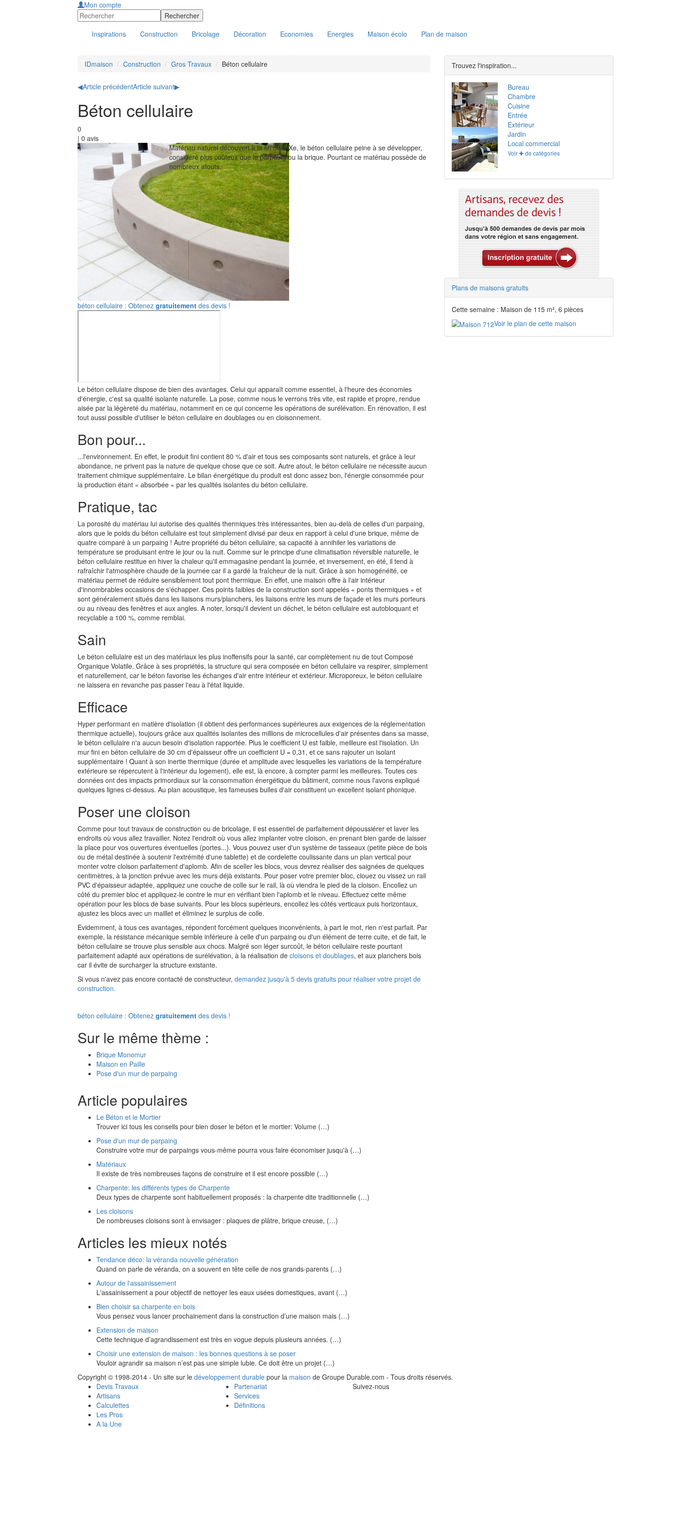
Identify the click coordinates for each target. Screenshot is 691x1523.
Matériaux (111, 1164)
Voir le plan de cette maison (535, 323)
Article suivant (156, 86)
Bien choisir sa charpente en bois (145, 1306)
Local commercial (534, 143)
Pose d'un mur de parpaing (136, 1073)
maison (300, 1377)
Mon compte (102, 4)
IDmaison (99, 64)
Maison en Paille (120, 1064)
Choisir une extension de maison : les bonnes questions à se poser (196, 1353)
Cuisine (519, 105)
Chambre (521, 96)
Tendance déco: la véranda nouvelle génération (167, 1259)
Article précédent (105, 86)
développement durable (229, 1377)
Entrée (517, 115)
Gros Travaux (191, 64)
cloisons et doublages (322, 955)
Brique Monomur (121, 1054)
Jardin (517, 134)
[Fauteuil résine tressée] (473, 149)
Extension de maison (127, 1330)
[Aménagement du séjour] (473, 104)
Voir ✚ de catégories (534, 153)
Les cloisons (114, 1211)
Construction (142, 64)
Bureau (518, 87)
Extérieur (521, 124)
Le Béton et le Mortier (128, 1117)
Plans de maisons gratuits (490, 287)
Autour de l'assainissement (136, 1283)
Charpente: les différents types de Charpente (163, 1187)
